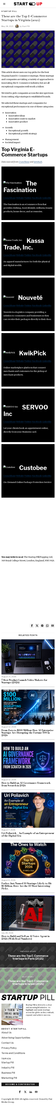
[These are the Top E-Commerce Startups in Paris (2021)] (28, 955)
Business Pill (8, 1072)
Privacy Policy (9, 1048)
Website (20, 198)
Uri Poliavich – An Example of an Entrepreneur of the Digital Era (27, 834)
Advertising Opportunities (15, 1037)
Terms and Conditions (13, 1053)
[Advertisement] (28, 527)
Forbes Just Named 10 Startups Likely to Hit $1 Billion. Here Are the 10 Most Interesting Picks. (26, 886)
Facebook (37, 198)
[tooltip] (32, 626)
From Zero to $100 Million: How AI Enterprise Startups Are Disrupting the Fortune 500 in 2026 (27, 733)
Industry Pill (7, 1067)
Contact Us (7, 1042)
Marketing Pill (9, 1078)
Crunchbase (24, 162)
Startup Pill (9, 11)
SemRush (38, 162)
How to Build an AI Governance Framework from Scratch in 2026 (26, 784)
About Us (6, 1032)
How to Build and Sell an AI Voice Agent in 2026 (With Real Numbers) (25, 937)
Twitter (28, 198)
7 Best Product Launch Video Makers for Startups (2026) (24, 681)
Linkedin (46, 198)
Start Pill (26, 26)
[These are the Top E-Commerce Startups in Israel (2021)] (28, 980)
